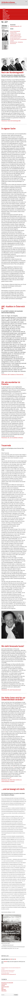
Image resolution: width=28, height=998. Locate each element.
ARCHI (5, 961)
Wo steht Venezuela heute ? (15, 38)
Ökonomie (4, 990)
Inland (3, 985)
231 (15, 959)
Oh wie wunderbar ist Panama (15, 36)
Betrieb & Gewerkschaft (7, 982)
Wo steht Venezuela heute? (12, 646)
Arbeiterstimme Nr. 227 (16, 26)
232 (11, 959)
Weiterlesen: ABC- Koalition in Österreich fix (12, 374)
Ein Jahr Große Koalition (5, 973)
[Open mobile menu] (26, 1)
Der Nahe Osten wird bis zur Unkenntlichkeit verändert (13, 699)
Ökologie (3, 989)
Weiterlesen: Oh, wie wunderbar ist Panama (12, 437)
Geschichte (4, 984)
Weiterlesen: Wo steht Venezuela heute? (11, 690)
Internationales (5, 986)
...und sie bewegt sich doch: (13, 789)
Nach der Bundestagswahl (12, 72)
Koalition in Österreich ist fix (15, 35)
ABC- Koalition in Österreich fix (13, 307)
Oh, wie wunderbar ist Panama (10, 383)
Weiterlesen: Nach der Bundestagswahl (10, 120)
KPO (2, 988)
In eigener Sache (8, 128)
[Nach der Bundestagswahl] (14, 70)
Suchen (16, 994)
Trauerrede (6, 445)
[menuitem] (4, 9)
